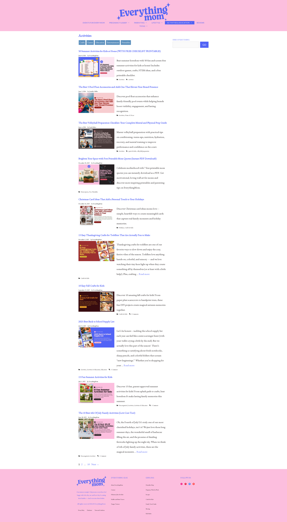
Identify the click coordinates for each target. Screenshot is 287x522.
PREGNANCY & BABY (118, 23)
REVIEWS (200, 23)
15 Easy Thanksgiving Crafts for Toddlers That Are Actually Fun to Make (114, 235)
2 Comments (134, 314)
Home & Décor (129, 115)
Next (95, 464)
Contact (113, 490)
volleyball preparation (143, 151)
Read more (144, 274)
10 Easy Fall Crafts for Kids (91, 285)
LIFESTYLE (156, 23)
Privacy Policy (81, 510)
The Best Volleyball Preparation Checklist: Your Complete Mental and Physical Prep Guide (122, 122)
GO (204, 44)
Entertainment (113, 42)
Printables (126, 42)
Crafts (82, 42)
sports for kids (132, 151)
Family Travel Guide (151, 504)
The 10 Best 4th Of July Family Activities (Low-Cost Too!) (106, 412)
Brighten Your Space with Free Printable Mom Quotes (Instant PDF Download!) (117, 158)
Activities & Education (93, 370)
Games (90, 42)
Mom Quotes (84, 192)
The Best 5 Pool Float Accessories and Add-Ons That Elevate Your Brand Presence (118, 87)
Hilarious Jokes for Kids (117, 494)
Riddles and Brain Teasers (117, 499)
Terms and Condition (100, 510)
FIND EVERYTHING (181, 40)
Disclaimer (89, 510)
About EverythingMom (117, 485)
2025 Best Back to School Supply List (96, 321)
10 (88, 464)
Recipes (148, 494)
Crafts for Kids (129, 228)
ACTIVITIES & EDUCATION (178, 23)
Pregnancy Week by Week (152, 490)
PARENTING (139, 23)
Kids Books (148, 514)
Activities (121, 79)
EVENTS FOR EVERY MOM (94, 23)
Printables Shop (150, 485)
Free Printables (93, 192)
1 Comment (114, 370)
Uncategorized (123, 405)
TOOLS (142, 26)
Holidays (121, 228)
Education (100, 42)
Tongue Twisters (115, 504)
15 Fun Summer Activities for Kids (95, 377)
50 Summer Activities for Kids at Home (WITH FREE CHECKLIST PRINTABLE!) (119, 51)
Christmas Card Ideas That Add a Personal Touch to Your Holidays (111, 199)
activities (131, 79)
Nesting (148, 509)
